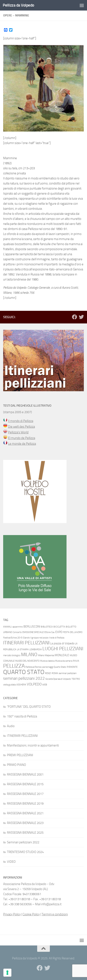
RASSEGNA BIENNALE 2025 (25, 832)
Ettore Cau (49, 632)
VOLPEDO (34, 684)
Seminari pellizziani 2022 (23, 842)
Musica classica (47, 661)
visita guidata (9, 684)
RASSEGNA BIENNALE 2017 (25, 794)
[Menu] (81, 5)
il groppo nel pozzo (39, 637)
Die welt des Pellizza (21, 427)
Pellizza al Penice (33, 667)
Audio (11, 726)
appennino (17, 626)
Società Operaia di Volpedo (58, 679)
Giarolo (26, 637)
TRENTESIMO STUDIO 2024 (25, 852)
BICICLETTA (59, 626)
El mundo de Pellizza (21, 438)
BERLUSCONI (31, 626)
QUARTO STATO (23, 672)
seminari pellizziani (67, 673)
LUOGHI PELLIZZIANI (62, 649)
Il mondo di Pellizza (20, 421)
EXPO (58, 632)
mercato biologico (11, 655)
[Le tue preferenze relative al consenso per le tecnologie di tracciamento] (7, 973)
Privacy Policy (12, 914)
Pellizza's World (18, 432)
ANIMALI (7, 626)
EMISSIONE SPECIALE (33, 632)
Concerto (17, 632)
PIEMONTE (72, 667)
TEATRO (76, 679)
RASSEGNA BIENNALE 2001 (25, 774)
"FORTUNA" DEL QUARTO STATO (29, 707)
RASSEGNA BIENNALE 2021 (25, 813)
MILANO (29, 654)
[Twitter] (81, 316)
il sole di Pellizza (56, 637)
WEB (44, 684)
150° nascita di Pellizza (22, 716)
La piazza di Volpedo (62, 643)
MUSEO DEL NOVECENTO (27, 661)
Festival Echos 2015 (12, 637)
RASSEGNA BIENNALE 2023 (25, 823)
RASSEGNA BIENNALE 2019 (25, 803)
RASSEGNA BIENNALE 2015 (25, 784)
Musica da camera (63, 661)
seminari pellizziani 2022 (24, 678)
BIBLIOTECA (47, 626)
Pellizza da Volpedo (18, 5)
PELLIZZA (14, 666)
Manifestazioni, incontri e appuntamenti (33, 745)
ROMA (55, 673)
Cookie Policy (31, 914)
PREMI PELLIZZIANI (20, 755)
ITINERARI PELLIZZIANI (26, 643)
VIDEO (11, 862)
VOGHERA (21, 684)
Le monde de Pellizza (22, 444)
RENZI (48, 673)
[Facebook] (74, 316)
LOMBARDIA (35, 649)
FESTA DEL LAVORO (72, 632)
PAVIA (76, 661)
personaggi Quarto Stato (54, 667)
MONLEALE (62, 655)
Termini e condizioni (55, 914)
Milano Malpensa (46, 655)
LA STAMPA (23, 649)
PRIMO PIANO (16, 765)
